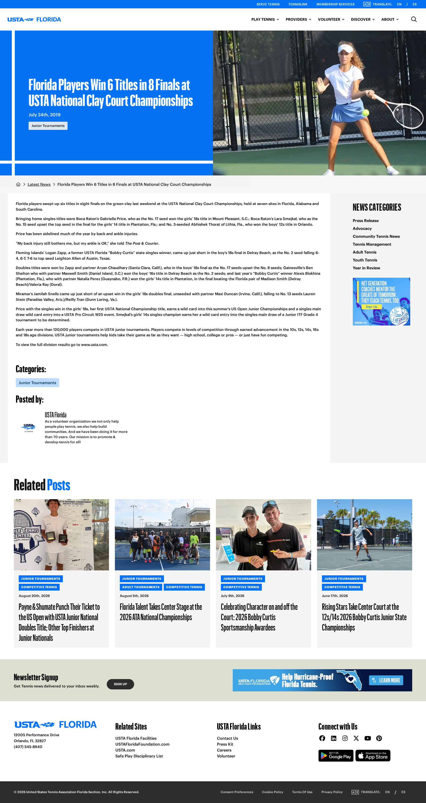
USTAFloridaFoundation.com (142, 744)
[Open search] (414, 19)
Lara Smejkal (285, 218)
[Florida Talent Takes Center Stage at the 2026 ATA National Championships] (162, 535)
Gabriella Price (113, 218)
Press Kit (225, 744)
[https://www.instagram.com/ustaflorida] (345, 738)
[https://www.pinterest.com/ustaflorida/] (379, 738)
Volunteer (226, 755)
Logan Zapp (55, 252)
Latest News (39, 184)
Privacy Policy (332, 792)
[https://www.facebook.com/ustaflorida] (322, 738)
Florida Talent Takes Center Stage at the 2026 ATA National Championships (161, 611)
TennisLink (298, 4)
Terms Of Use (302, 792)
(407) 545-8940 (28, 746)
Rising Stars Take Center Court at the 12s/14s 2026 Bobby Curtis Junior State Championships (364, 616)
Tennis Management (372, 244)
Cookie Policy (272, 792)
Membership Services (336, 4)
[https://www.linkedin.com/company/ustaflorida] (333, 738)
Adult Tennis (364, 252)
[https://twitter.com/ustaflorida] (356, 738)
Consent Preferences (237, 792)
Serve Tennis (268, 4)
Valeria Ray (39, 284)
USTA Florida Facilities (136, 738)
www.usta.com (94, 344)
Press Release (366, 220)
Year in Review (366, 267)
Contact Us (227, 738)
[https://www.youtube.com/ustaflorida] (367, 738)
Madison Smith (274, 278)
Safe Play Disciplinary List (139, 755)
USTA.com (125, 750)
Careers (224, 750)
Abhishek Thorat (205, 224)
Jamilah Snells (46, 293)
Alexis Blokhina (307, 273)
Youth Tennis (365, 259)
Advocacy (362, 228)
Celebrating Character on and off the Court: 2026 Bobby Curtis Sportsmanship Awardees (259, 616)
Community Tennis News (376, 236)
